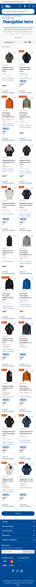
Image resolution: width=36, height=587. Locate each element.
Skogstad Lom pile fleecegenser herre (26, 480)
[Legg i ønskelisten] (14, 52)
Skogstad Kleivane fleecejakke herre (26, 432)
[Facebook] (13, 571)
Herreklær (7, 16)
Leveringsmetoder (23, 558)
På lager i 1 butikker (9, 183)
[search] (3, 11)
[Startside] (11, 6)
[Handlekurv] (33, 6)
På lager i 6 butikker (9, 365)
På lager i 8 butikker (9, 458)
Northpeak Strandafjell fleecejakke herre (8, 115)
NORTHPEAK (5, 110)
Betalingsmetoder (7, 558)
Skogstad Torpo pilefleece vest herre (7, 253)
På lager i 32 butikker (9, 92)
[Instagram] (21, 571)
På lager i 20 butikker (9, 140)
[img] (9, 75)
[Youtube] (17, 571)
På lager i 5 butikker (26, 411)
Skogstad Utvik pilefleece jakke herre (7, 69)
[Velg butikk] (25, 6)
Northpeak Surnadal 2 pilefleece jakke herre (25, 116)
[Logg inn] (20, 6)
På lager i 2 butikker (26, 506)
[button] (18, 513)
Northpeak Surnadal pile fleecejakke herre (26, 388)
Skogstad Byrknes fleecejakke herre (8, 161)
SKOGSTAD (5, 65)
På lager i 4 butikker (26, 458)
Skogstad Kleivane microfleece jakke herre (8, 205)
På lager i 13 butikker (26, 92)
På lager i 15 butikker (9, 230)
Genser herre (16, 16)
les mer (17, 37)
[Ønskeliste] (29, 6)
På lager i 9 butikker (26, 230)
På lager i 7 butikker (26, 365)
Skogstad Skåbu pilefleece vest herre (8, 388)
